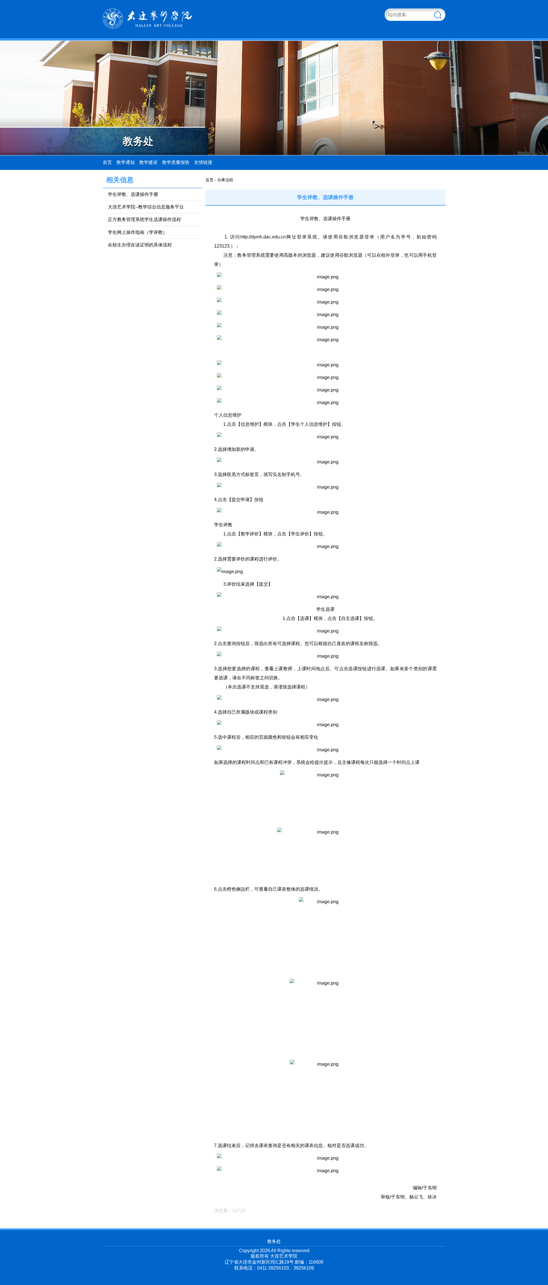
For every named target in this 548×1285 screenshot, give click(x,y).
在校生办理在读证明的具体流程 (140, 244)
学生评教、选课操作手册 (133, 194)
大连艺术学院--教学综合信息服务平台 (146, 206)
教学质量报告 (176, 162)
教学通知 (125, 162)
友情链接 (203, 162)
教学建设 (148, 162)
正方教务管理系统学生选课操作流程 (144, 219)
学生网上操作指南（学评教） (137, 232)
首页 (107, 162)
